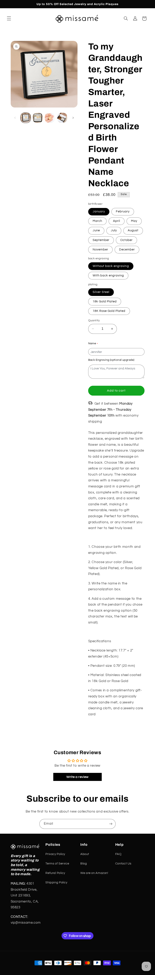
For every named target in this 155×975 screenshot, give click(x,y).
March (97, 220)
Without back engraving (111, 266)
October (126, 240)
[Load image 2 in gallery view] (38, 118)
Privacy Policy (55, 854)
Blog (83, 863)
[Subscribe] (110, 824)
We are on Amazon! (94, 873)
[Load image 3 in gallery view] (50, 118)
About (84, 854)
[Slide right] (73, 117)
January (99, 211)
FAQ (118, 854)
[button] (9, 18)
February (123, 211)
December (127, 249)
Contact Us (123, 863)
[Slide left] (15, 117)
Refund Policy (55, 873)
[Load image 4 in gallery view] (62, 118)
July (114, 230)
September (101, 240)
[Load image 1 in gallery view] (26, 118)
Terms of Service (57, 863)
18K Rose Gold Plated (109, 310)
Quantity (94, 320)
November (100, 249)
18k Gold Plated (105, 301)
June (96, 230)
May (134, 220)
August (133, 230)
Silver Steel (101, 292)
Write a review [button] (77, 777)
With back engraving (108, 275)
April (116, 220)
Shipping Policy (56, 882)
